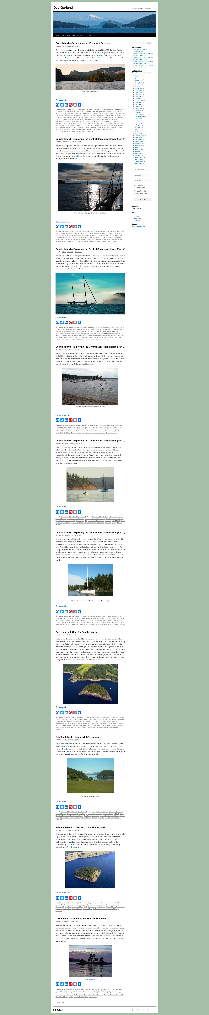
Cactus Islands (105, 903)
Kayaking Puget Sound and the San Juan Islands (92, 723)
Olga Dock (72, 125)
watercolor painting (110, 523)
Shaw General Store (61, 624)
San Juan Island (115, 993)
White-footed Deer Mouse (105, 129)
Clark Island (138, 96)
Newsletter (140, 188)
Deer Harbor (117, 233)
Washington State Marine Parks (108, 727)
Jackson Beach (96, 993)
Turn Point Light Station (64, 746)
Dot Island (137, 106)
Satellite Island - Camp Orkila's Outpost (72, 339)
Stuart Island (79, 112)
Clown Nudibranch (113, 989)
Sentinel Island (82, 903)
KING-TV (116, 814)
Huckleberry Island (140, 116)
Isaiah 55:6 (103, 620)
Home (57, 35)
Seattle (64, 727)
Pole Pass (108, 239)
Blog (63, 35)
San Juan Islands (76, 127)
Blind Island (138, 85)
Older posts (60, 1002)
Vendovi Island (139, 157)
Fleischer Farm (117, 427)
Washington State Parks (81, 997)
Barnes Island (138, 79)
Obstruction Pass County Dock (75, 123)
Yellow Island (98, 55)
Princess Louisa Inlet (62, 337)
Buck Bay (108, 112)
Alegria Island (65, 231)
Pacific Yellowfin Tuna (98, 239)
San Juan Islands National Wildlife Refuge (76, 995)
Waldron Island (112, 909)
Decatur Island (138, 102)
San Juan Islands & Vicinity (89, 127)
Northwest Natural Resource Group (72, 816)
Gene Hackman (119, 117)
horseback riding (95, 333)
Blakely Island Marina (112, 717)
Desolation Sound (98, 331)
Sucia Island (138, 153)
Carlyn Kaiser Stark (109, 329)
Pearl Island (138, 132)
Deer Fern (118, 113)
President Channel (114, 816)
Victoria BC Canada (100, 431)
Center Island (138, 94)
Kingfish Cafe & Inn (84, 429)
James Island (138, 118)
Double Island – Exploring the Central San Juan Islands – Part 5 (83, 235)
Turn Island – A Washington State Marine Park (81, 918)
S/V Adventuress (112, 622)
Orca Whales (87, 816)
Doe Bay (92, 115)
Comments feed (137, 218)
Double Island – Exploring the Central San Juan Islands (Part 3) (90, 346)
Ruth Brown (71, 337)
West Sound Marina (74, 241)
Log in (135, 214)
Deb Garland (63, 7)
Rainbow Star (105, 993)
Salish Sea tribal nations (63, 127)
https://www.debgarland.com (110, 119)
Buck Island (73, 110)
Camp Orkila (76, 329)
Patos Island (138, 130)
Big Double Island (115, 231)
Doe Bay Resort (63, 721)
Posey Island (138, 133)
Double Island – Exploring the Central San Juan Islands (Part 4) (90, 249)
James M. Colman (108, 814)
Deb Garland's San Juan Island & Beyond (102, 113)
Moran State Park (95, 121)
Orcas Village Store (70, 239)
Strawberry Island (82, 727)
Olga (121, 123)
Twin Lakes (101, 818)
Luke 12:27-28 (116, 521)
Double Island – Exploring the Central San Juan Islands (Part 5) (90, 138)
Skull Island (98, 327)
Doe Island (89, 110)
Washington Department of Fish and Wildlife (68, 129)
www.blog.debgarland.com (63, 131)
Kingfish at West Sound (71, 429)
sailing (85, 337)
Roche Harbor (92, 907)
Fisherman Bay (109, 117)
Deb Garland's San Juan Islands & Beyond (100, 233)
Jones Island (138, 122)
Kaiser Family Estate (83, 237)
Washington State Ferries (89, 129)
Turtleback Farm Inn (83, 523)
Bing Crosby (100, 112)
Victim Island (106, 327)
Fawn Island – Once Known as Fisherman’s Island (83, 43)
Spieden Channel (77, 909)
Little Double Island (95, 237)
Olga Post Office (81, 125)
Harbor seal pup (84, 333)
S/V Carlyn (79, 337)
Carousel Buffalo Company (71, 233)
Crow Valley (95, 425)
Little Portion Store (112, 620)
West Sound (63, 241)
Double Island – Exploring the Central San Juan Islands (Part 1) (90, 532)
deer (112, 719)
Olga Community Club (62, 125)
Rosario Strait (116, 725)
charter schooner (102, 989)
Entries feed (136, 216)
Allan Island (138, 77)
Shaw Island (71, 624)
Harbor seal (75, 333)
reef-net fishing (105, 125)
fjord (114, 331)
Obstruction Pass (61, 123)
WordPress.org (137, 220)
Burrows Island (139, 88)
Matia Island (116, 723)
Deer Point (86, 115)
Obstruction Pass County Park (93, 123)
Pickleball (110, 335)
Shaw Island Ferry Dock (83, 624)
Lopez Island (105, 110)
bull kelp (121, 717)
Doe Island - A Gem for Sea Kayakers (86, 721)
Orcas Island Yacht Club (105, 429)
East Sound (81, 117)
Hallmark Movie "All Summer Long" (66, 237)
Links (68, 35)
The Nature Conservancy (100, 909)
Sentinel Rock (67, 909)
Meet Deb (75, 35)
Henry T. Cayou (60, 119)
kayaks (110, 723)
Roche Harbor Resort (117, 125)
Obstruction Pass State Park (111, 123)
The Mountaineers (93, 727)
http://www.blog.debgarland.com (74, 119)
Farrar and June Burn (93, 905)
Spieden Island (67, 55)
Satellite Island (82, 812)
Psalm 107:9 (100, 725)
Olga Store (89, 125)
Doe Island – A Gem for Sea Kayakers (76, 632)
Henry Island (138, 114)
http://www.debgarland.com (93, 119)
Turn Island (81, 989)
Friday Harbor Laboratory (108, 991)
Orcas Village (59, 239)
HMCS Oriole (59, 429)
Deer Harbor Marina (76, 115)
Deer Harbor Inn (65, 115)
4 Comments (93, 997)
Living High (83, 907)
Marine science (84, 335)
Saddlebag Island (139, 135)
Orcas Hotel (64, 622)
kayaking (75, 723)
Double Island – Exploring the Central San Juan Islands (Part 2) (90, 440)
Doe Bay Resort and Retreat (112, 115)
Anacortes (93, 717)
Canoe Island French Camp (94, 329)
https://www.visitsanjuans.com (64, 121)
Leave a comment (111, 433)
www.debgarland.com (78, 131)
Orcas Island (113, 110)
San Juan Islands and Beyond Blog (142, 192)
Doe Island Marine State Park (68, 117)
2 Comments (89, 131)
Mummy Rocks (105, 121)
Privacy (90, 35)
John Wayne (77, 121)
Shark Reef (101, 127)
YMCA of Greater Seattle (112, 818)
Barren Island (96, 903)
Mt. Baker (65, 725)
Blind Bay (95, 616)
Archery (118, 327)
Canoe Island (138, 92)
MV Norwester (114, 121)
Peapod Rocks (91, 725)
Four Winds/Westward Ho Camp (112, 235)
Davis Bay (78, 113)
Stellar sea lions (71, 727)
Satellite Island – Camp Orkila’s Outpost (77, 737)
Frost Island (138, 112)
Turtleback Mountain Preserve (85, 431)
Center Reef (114, 903)
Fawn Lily (96, 117)
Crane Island (81, 110)
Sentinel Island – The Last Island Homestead (80, 827)
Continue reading (63, 100)
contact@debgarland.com (138, 226)
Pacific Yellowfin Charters (83, 239)
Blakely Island (65, 110)
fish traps (102, 117)
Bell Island (138, 81)
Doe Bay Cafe (100, 115)
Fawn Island (96, 110)
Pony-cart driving (118, 335)
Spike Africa (92, 995)
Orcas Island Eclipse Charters (85, 622)
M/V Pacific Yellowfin (108, 237)
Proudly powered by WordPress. (142, 1010)
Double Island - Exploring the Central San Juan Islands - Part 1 (101, 618)
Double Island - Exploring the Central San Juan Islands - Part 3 (93, 427)
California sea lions (61, 719)
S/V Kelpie (120, 622)
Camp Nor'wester (67, 329)
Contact (82, 35)
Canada (83, 329)
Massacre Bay (94, 335)
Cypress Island (72, 719)
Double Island (74, 231)
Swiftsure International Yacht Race (66, 431)
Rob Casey (107, 725)
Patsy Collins (104, 816)
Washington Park (68, 997)
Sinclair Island (138, 145)
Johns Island (76, 335)
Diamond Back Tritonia (93, 991)
